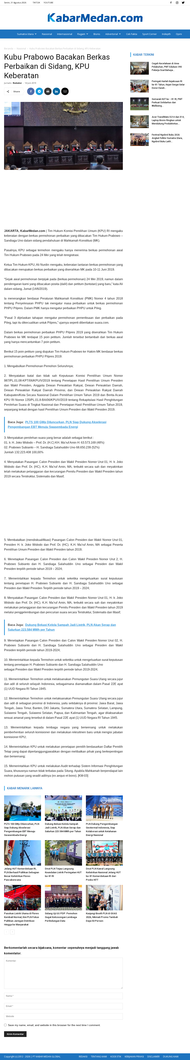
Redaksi (17, 83)
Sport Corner (149, 34)
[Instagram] (177, 2)
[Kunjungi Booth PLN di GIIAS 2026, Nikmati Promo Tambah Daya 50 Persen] (104, 897)
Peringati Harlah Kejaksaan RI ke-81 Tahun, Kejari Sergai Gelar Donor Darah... (168, 84)
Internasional (64, 34)
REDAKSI (83, 1056)
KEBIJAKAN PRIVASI (134, 1056)
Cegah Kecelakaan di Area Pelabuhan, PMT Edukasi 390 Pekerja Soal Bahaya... (167, 66)
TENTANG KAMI (99, 1056)
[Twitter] (183, 2)
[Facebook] (171, 2)
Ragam (81, 34)
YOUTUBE (48, 2)
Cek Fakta (131, 34)
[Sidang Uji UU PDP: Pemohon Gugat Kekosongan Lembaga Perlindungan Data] (63, 897)
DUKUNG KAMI (170, 1056)
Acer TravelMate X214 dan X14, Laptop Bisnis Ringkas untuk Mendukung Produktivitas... (168, 120)
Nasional (47, 34)
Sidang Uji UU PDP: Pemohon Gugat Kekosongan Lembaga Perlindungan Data (61, 917)
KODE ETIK (115, 1056)
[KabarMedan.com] (95, 18)
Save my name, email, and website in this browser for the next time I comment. (54, 1025)
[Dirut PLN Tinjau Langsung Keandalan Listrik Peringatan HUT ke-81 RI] (63, 853)
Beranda (8, 48)
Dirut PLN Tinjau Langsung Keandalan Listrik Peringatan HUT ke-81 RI (63, 872)
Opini (179, 34)
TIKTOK (36, 2)
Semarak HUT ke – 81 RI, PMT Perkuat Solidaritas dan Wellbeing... (167, 102)
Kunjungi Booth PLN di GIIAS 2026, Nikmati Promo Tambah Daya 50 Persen (102, 917)
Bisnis (97, 34)
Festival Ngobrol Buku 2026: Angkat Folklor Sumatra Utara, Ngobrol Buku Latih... (167, 138)
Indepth (166, 34)
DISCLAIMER (153, 1056)
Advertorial (111, 34)
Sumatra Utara (25, 34)
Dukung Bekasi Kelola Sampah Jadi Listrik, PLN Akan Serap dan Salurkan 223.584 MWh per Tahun (63, 828)
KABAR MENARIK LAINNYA (24, 788)
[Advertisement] (63, 201)
